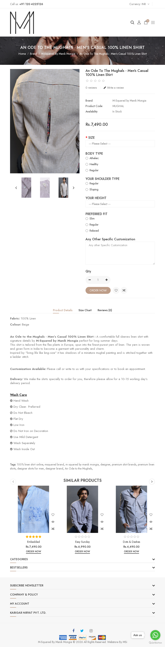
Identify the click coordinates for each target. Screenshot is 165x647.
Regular (94, 170)
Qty (88, 271)
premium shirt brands (124, 464)
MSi (125, 642)
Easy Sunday (82, 542)
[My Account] (139, 22)
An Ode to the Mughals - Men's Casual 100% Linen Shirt (113, 54)
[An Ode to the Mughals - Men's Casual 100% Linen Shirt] (44, 121)
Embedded (33, 542)
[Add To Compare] (124, 290)
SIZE (91, 137)
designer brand (54, 468)
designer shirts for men (30, 468)
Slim (92, 218)
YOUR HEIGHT (96, 198)
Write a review (115, 88)
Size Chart (85, 310)
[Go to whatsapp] (155, 635)
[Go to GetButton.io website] (155, 643)
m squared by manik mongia (82, 464)
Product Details (62, 310)
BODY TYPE (94, 153)
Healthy (94, 164)
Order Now (98, 290)
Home (22, 54)
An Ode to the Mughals (78, 468)
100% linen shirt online (30, 464)
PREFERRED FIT (96, 214)
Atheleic (94, 158)
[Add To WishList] (116, 290)
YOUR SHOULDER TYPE (103, 178)
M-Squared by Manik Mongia (58, 54)
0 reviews (91, 88)
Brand (33, 54)
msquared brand (54, 464)
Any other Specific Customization (110, 239)
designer (105, 464)
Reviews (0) (105, 310)
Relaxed (94, 231)
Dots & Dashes (131, 542)
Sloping (94, 189)
